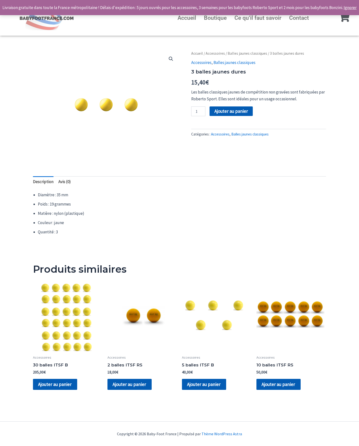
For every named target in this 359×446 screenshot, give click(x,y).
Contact (299, 18)
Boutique (215, 18)
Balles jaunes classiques (247, 53)
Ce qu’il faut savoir (257, 18)
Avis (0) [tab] (64, 181)
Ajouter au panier (231, 111)
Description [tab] (43, 181)
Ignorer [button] (350, 7)
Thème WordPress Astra (221, 433)
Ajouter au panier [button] (55, 384)
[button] (171, 58)
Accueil (187, 18)
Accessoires (215, 53)
